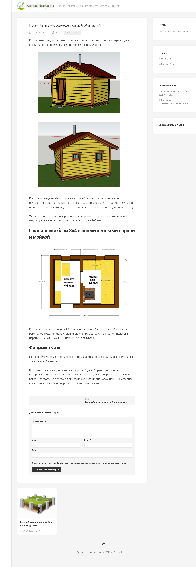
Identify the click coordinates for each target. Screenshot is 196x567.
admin (58, 32)
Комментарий (39, 421)
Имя (35, 440)
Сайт (34, 450)
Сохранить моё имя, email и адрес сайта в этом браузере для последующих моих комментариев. (80, 463)
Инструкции (167, 59)
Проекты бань (72, 32)
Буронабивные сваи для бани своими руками (36, 524)
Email (87, 440)
